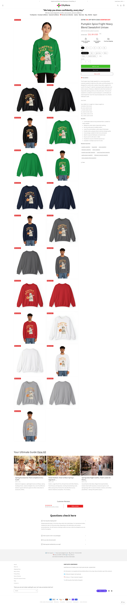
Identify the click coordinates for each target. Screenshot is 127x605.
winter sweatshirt (96, 149)
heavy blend (94, 147)
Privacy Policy (17, 573)
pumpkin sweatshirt (86, 147)
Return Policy (17, 571)
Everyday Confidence (43, 15)
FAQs (15, 580)
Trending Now (33, 15)
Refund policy (56, 601)
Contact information (83, 601)
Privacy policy (62, 601)
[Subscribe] (36, 590)
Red (92, 53)
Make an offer (97, 74)
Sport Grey (98, 53)
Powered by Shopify (49, 601)
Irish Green (84, 53)
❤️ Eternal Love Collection (66, 15)
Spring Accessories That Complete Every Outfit (29, 479)
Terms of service (69, 601)
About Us (16, 566)
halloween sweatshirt (86, 149)
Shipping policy (76, 601)
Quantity (82, 59)
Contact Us (16, 583)
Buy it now (95, 70)
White (105, 53)
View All (41, 452)
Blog (86, 15)
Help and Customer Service (19, 578)
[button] (2, 5)
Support (95, 15)
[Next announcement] (87, 1)
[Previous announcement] (39, 1)
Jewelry (76, 15)
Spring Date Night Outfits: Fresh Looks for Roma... (96, 479)
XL (94, 47)
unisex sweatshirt (102, 147)
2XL (99, 47)
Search (15, 564)
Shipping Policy (17, 569)
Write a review (75, 506)
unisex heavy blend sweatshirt (103, 152)
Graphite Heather (92, 56)
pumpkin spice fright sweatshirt (88, 152)
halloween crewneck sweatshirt (101, 155)
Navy (101, 56)
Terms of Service (17, 576)
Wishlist (90, 15)
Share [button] (83, 162)
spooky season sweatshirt (87, 155)
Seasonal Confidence (54, 15)
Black (83, 56)
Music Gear (81, 15)
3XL (104, 47)
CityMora (44, 601)
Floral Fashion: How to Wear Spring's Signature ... (61, 479)
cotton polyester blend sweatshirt (89, 157)
